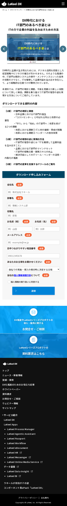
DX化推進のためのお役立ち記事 (18, 384)
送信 (33, 290)
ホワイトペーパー (16, 10)
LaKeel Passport (16, 438)
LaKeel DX (9, 419)
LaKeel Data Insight (18, 471)
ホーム (4, 10)
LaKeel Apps (10, 424)
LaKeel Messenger (17, 457)
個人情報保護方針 (22, 275)
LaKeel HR (12, 452)
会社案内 (45, 497)
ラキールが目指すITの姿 (16, 483)
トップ (5, 370)
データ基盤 (9, 466)
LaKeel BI (12, 476)
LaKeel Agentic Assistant (21, 433)
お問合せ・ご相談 (11, 398)
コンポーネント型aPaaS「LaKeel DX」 (24, 487)
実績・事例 (8, 379)
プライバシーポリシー (28, 497)
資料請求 (6, 394)
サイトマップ (9, 408)
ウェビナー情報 (10, 403)
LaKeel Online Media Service (23, 461)
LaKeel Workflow (16, 443)
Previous (4, 49)
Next (63, 49)
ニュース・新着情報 (12, 375)
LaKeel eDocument (17, 447)
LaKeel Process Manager (20, 429)
